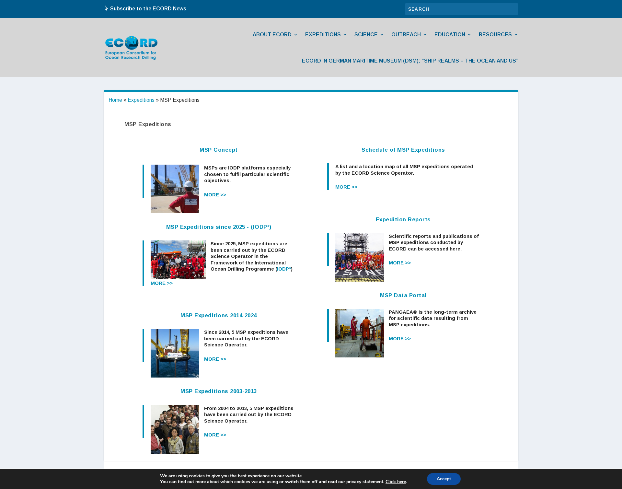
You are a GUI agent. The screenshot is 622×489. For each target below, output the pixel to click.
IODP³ (284, 269)
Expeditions (323, 34)
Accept (444, 479)
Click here (396, 482)
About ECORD (272, 34)
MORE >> (215, 194)
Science (366, 34)
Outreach (406, 34)
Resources (495, 34)
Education (449, 34)
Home (115, 100)
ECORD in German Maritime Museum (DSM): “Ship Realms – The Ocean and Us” (410, 61)
